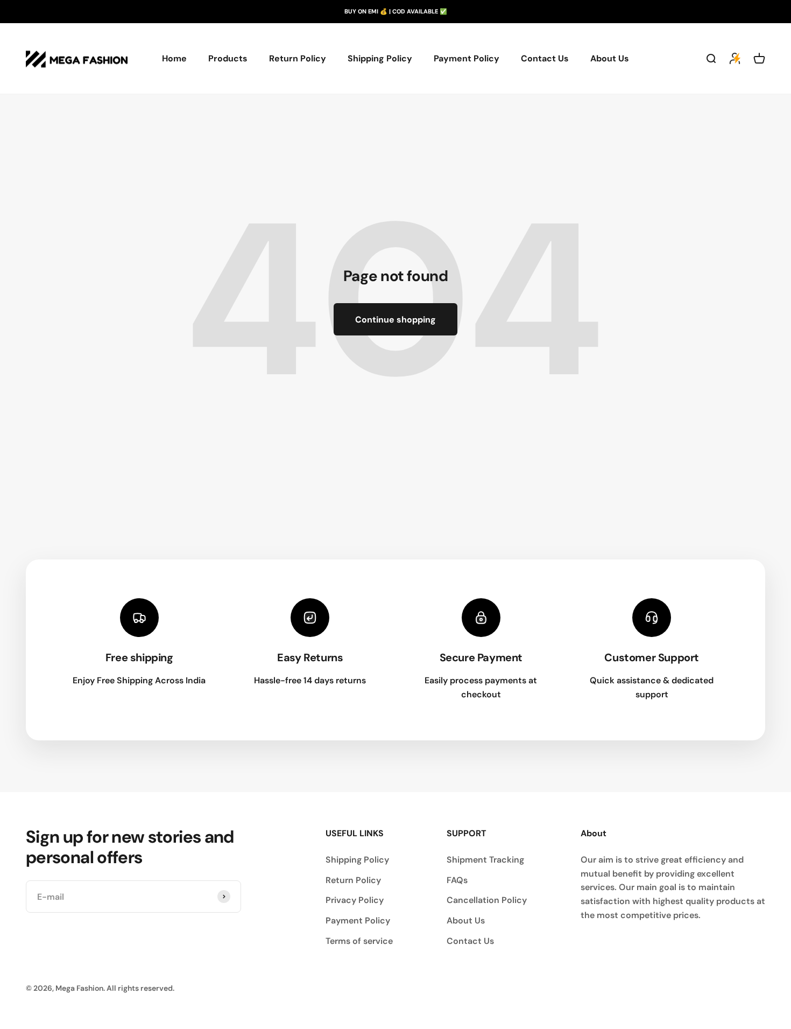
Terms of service (359, 941)
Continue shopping (395, 319)
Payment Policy (466, 58)
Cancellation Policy (487, 900)
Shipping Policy (380, 58)
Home (174, 58)
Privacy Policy (355, 900)
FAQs (457, 880)
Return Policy (297, 58)
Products (228, 58)
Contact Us (545, 58)
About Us (609, 58)
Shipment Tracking (485, 859)
